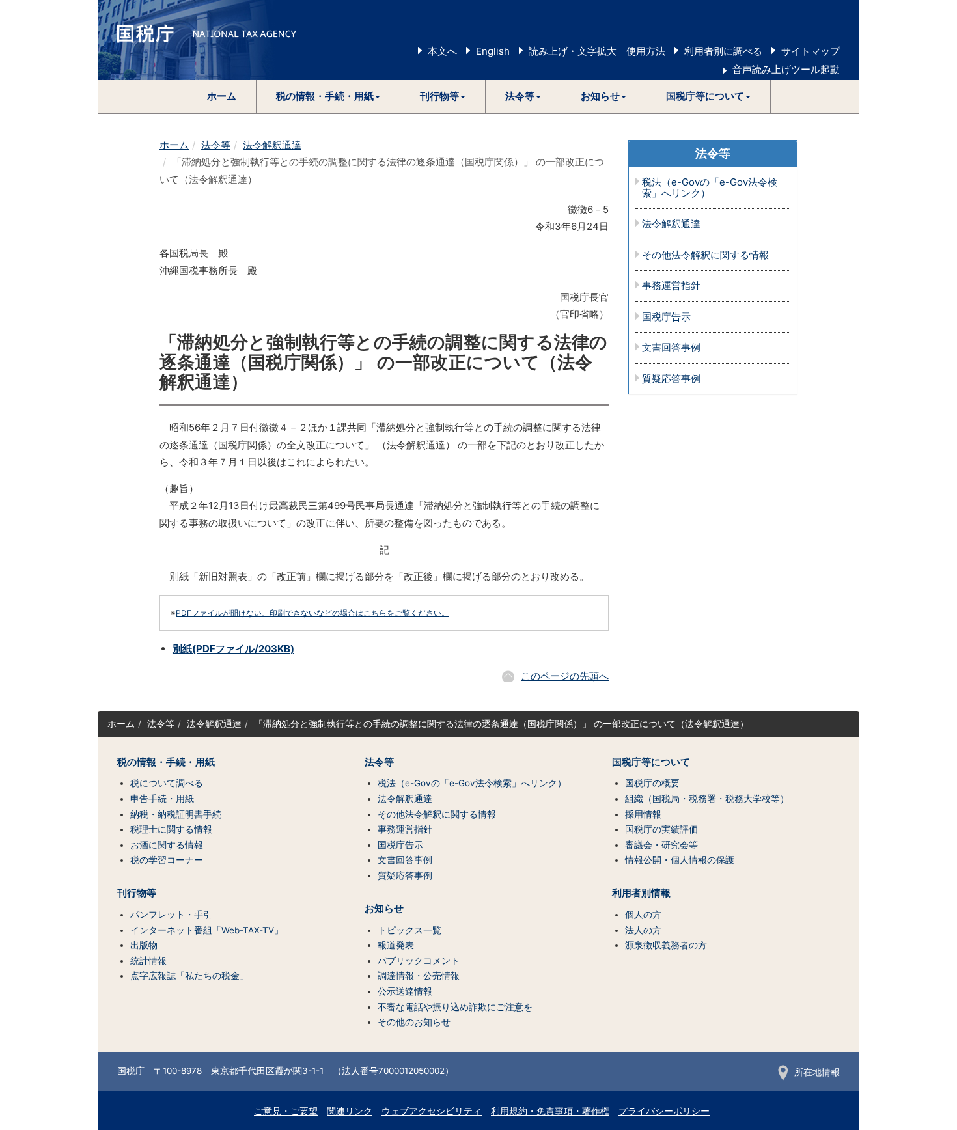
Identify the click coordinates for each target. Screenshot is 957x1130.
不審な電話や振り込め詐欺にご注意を (455, 1007)
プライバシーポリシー (664, 1111)
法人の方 (643, 930)
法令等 (215, 145)
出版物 (144, 945)
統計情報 (148, 961)
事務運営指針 (671, 286)
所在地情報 (817, 1072)
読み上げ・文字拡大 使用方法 (597, 51)
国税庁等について (651, 762)
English (493, 51)
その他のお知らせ (414, 1022)
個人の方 (643, 914)
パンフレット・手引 (171, 914)
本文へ (442, 51)
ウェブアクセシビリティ (431, 1111)
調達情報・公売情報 (419, 976)
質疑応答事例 (671, 379)
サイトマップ (810, 51)
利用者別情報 (641, 893)
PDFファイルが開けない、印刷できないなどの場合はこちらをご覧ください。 (312, 613)
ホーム (221, 96)
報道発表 (396, 945)
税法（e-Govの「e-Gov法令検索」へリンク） (709, 188)
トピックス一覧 (409, 930)
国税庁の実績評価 (661, 829)
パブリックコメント (419, 961)
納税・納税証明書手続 (175, 814)
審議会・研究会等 (661, 845)
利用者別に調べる (723, 51)
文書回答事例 (671, 347)
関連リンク (349, 1111)
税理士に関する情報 (171, 829)
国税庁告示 (666, 317)
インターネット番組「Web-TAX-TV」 (206, 930)
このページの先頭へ (565, 676)
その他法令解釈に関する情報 (705, 255)
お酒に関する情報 (166, 845)
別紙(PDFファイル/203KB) (233, 648)
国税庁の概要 (652, 783)
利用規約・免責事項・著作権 (550, 1111)
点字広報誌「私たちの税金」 (189, 976)
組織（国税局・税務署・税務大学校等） (707, 798)
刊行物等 (136, 893)
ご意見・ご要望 (286, 1111)
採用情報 (643, 814)
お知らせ (384, 909)
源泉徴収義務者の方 (666, 945)
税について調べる (166, 783)
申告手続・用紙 (162, 798)
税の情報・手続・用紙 (166, 762)
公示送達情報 (405, 991)
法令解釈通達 (272, 145)
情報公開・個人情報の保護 (679, 860)
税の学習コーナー (166, 860)
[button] (328, 96)
